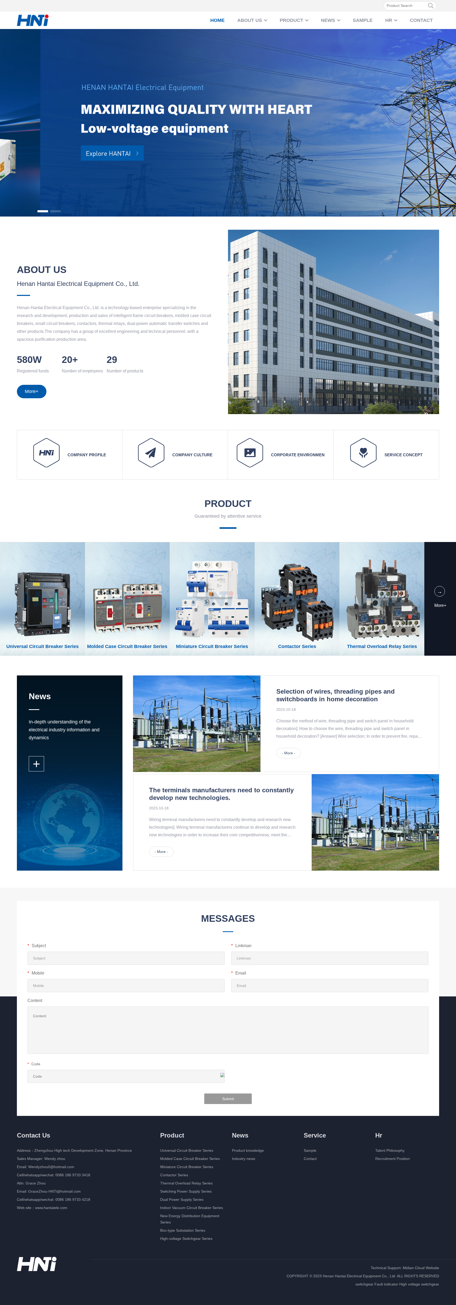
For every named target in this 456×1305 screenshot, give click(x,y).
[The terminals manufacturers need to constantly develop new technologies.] (375, 822)
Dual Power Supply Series (181, 1199)
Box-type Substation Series (182, 1230)
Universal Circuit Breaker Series (186, 1150)
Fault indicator (386, 1284)
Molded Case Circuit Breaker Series (190, 1159)
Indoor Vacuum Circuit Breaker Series (191, 1208)
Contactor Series (174, 1175)
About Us (249, 20)
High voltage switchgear (419, 1284)
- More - (288, 753)
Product (291, 20)
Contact (421, 20)
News (328, 20)
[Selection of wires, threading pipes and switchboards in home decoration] (196, 723)
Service (315, 1135)
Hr (388, 20)
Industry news (243, 1159)
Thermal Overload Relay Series (186, 1183)
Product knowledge (248, 1150)
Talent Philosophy (390, 1150)
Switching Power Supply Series (186, 1191)
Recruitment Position (392, 1159)
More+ (32, 391)
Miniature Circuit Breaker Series (186, 1167)
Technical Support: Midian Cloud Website (405, 1268)
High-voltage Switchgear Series (186, 1238)
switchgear (364, 1284)
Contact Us (33, 1135)
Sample (363, 20)
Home (217, 20)
